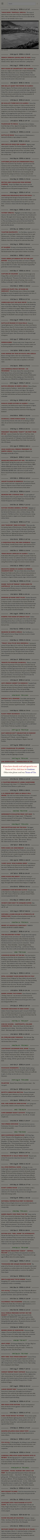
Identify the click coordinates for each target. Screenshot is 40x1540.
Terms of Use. (30, 772)
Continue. (31, 769)
